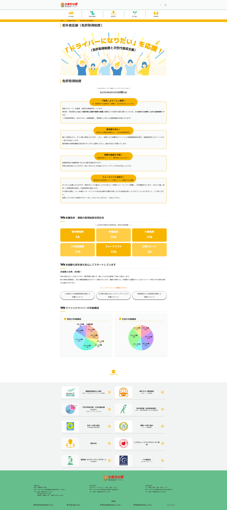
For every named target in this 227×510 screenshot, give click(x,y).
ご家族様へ (156, 16)
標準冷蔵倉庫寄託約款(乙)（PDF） (111, 505)
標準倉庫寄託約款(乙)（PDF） (143, 505)
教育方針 (113, 16)
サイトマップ (171, 505)
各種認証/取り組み (71, 20)
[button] (160, 4)
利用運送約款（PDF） (74, 505)
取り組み (134, 16)
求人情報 (70, 16)
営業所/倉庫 (92, 16)
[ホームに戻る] (69, 4)
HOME (61, 20)
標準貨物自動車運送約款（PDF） (44, 505)
